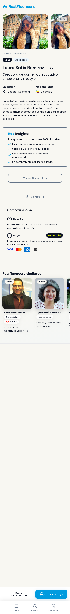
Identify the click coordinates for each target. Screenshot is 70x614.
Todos (6, 53)
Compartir (37, 196)
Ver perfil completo (35, 178)
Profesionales (19, 53)
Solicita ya (56, 594)
